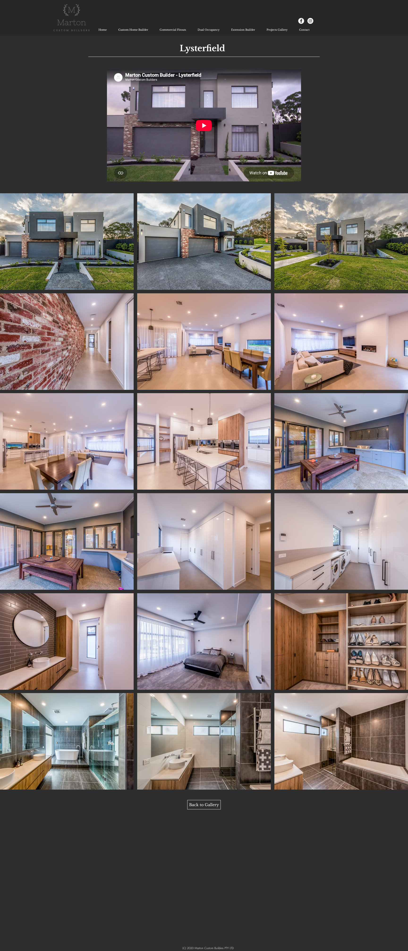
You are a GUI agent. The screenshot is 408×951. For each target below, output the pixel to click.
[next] (398, 495)
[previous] (10, 495)
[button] (67, 241)
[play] (398, 785)
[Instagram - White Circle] (310, 21)
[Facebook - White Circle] (301, 21)
